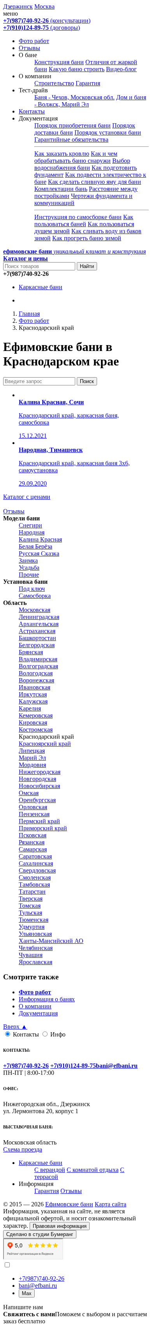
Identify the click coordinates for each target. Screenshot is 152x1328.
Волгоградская (38, 666)
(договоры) (41, 27)
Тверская (30, 898)
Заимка (28, 560)
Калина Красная (40, 539)
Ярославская (35, 962)
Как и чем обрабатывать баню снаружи (75, 157)
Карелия (30, 708)
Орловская (33, 807)
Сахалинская (36, 863)
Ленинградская (39, 617)
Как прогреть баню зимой (86, 238)
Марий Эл (32, 757)
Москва (44, 6)
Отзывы (29, 48)
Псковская (32, 835)
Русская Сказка (39, 553)
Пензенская (34, 814)
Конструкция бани (59, 62)
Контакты (32, 111)
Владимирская (38, 659)
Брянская (31, 652)
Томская (30, 905)
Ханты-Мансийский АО (51, 941)
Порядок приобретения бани (72, 125)
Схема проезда (22, 1149)
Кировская (33, 722)
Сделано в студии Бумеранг (39, 1234)
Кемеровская (36, 715)
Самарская (33, 849)
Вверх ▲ (15, 1026)
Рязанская (31, 842)
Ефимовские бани (69, 1204)
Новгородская (37, 779)
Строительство (54, 83)
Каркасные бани (40, 287)
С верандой (49, 1169)
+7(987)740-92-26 (41, 1278)
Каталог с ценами (26, 496)
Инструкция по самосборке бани (78, 217)
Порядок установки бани (107, 132)
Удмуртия (31, 926)
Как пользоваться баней (83, 220)
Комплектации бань (60, 188)
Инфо (57, 1034)
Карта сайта (110, 1204)
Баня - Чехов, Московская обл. (74, 97)
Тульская (30, 912)
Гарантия (88, 83)
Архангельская (38, 624)
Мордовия (32, 764)
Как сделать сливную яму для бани (94, 181)
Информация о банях (47, 999)
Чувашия (30, 955)
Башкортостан (37, 638)
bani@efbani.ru (38, 1285)
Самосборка (35, 595)
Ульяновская (35, 933)
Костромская (36, 729)
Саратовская (35, 856)
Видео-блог (121, 69)
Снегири (30, 525)
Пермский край (39, 821)
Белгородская (37, 645)
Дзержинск (18, 6)
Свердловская (37, 870)
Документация (38, 1013)
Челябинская (36, 948)
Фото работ (34, 41)
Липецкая (32, 750)
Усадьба (29, 567)
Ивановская (34, 687)
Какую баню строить (76, 69)
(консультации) (46, 20)
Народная (31, 532)
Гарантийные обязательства (71, 139)
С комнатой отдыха (92, 1169)
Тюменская (33, 919)
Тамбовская (34, 884)
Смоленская (35, 877)
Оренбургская (37, 800)
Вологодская (36, 673)
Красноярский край (45, 743)
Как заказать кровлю (61, 153)
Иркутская (33, 694)
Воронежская (36, 680)
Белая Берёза (35, 546)
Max (27, 1293)
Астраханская (37, 631)
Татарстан (32, 891)
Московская (34, 609)
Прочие (29, 574)
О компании (35, 1006)
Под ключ (32, 588)
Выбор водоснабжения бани (82, 164)
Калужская (33, 701)
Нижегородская (39, 771)
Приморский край (43, 828)
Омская (29, 793)
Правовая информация (60, 1226)
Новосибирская (39, 786)
